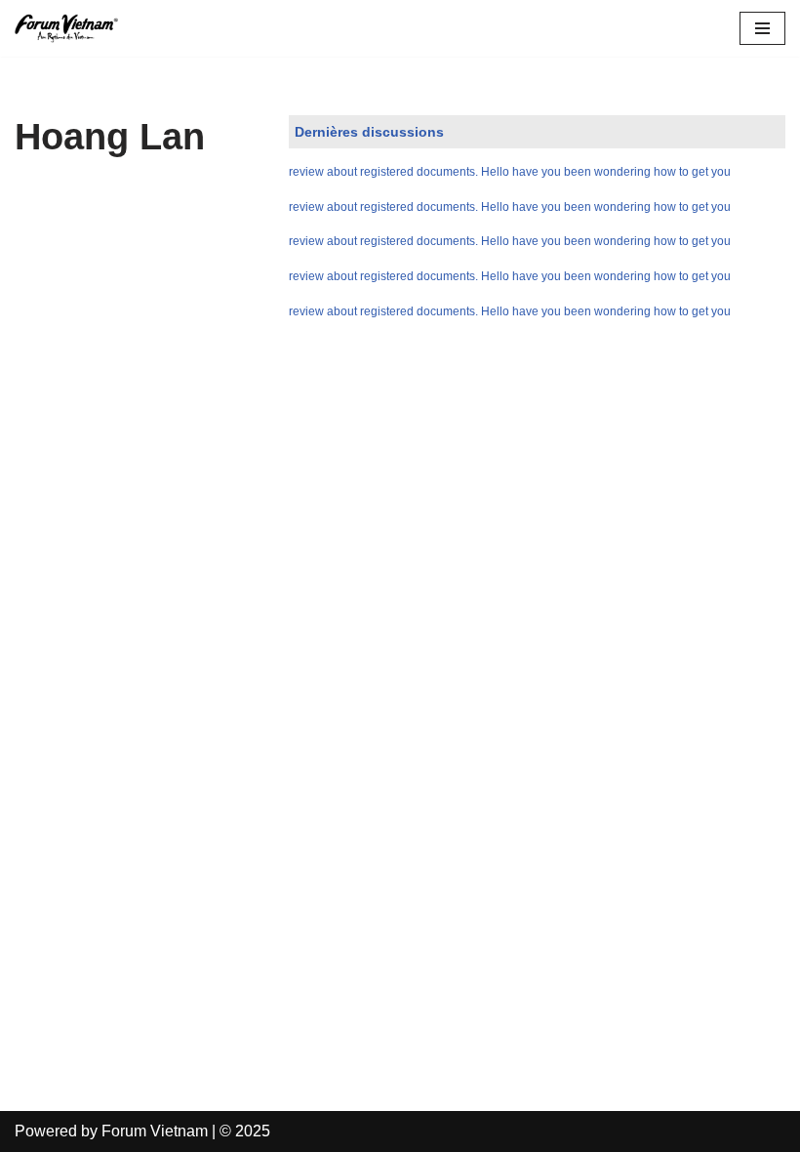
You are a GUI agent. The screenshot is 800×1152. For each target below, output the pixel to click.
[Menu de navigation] (762, 28)
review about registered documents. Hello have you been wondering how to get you (510, 172)
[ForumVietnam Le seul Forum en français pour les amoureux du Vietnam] (73, 28)
